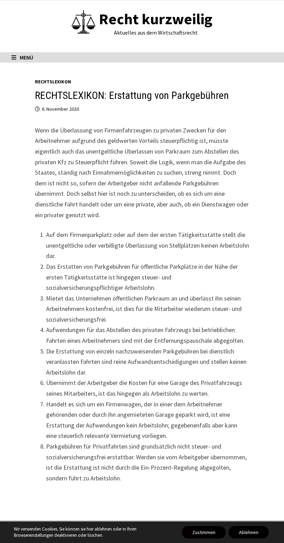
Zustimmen (203, 532)
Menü (26, 57)
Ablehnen (248, 532)
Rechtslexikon (53, 82)
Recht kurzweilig (155, 18)
